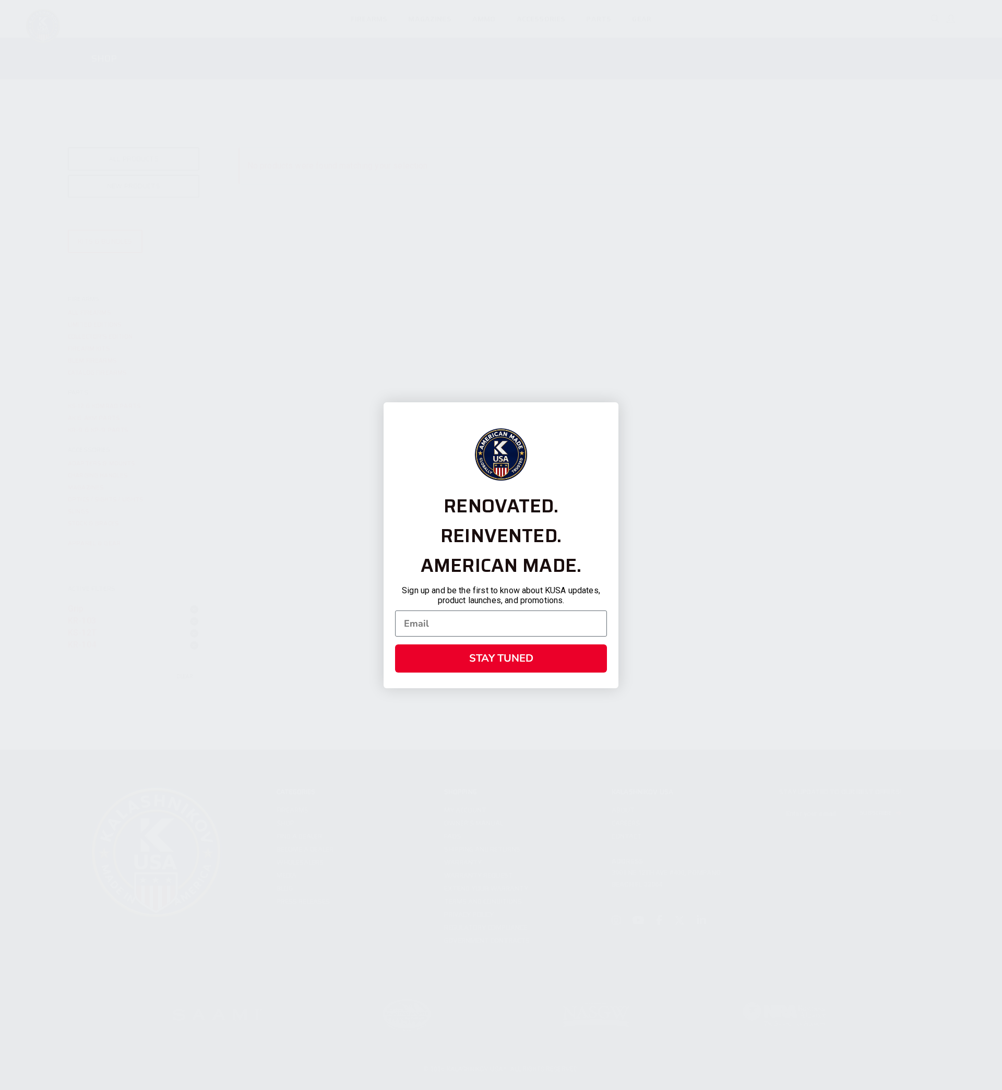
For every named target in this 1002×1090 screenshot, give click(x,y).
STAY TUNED (501, 658)
